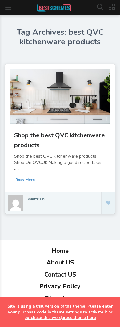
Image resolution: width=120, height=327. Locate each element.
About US (60, 262)
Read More (25, 179)
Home (60, 251)
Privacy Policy (60, 286)
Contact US (60, 274)
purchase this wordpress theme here (60, 318)
